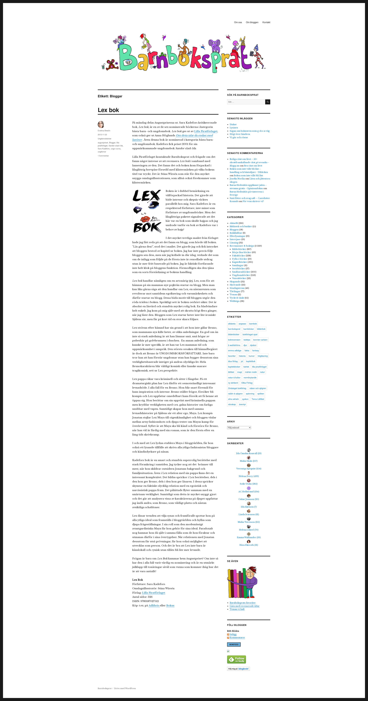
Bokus (170, 605)
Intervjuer (235, 239)
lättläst (231, 372)
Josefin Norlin (237, 178)
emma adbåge (234, 350)
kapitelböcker (234, 366)
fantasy (255, 350)
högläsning (263, 355)
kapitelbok (250, 361)
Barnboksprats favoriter (243, 602)
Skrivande (235, 285)
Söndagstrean (237, 288)
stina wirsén (233, 399)
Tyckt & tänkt (237, 298)
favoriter (232, 355)
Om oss (238, 22)
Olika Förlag (246, 382)
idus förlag (233, 361)
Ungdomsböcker (104, 138)
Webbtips (234, 301)
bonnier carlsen (260, 339)
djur (245, 345)
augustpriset (103, 142)
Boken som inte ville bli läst (248, 175)
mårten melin (251, 372)
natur (262, 372)
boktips (247, 339)
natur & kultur (234, 377)
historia (242, 355)
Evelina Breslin (104, 130)
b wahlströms (234, 345)
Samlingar (237, 265)
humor (252, 355)
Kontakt (266, 22)
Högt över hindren (240, 134)
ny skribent (233, 382)
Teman (233, 294)
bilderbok (261, 328)
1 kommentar (103, 155)
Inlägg (233, 634)
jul (242, 361)
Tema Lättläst (258, 399)
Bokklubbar (236, 233)
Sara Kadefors (104, 148)
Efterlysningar (237, 236)
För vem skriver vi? (253, 201)
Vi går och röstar (239, 137)
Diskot (233, 124)
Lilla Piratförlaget (205, 131)
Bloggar (112, 142)
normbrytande (250, 377)
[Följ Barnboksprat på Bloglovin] (248, 669)
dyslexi (253, 345)
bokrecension (234, 339)
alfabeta (231, 323)
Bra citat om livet (253, 165)
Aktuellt (234, 223)
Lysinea (234, 127)
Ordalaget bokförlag (237, 388)
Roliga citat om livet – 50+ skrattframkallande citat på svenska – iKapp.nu (249, 162)
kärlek (246, 366)
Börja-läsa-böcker (241, 252)
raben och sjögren (258, 388)
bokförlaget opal (250, 334)
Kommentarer (237, 637)
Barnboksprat (105, 688)
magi (239, 372)
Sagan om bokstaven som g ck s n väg (250, 131)
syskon (245, 399)
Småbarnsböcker (241, 272)
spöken (260, 393)
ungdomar (102, 151)
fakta (247, 350)
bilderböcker (233, 334)
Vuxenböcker (239, 278)
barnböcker (249, 328)
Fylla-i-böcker (239, 259)
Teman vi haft (237, 609)
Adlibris (154, 605)
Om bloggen (252, 22)
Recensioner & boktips (242, 246)
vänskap (232, 404)
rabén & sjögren (235, 393)
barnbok (253, 323)
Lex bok (108, 110)
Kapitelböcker (239, 262)
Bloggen (234, 229)
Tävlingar (235, 291)
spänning (250, 393)
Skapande (235, 281)
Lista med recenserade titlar (244, 606)
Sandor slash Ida (116, 145)
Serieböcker (238, 268)
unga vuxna (115, 148)
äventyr (242, 404)
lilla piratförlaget (259, 366)
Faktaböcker (238, 255)
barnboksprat (234, 328)
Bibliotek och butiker (241, 226)
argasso (242, 323)
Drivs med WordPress (125, 688)
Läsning (234, 242)
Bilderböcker (239, 249)
